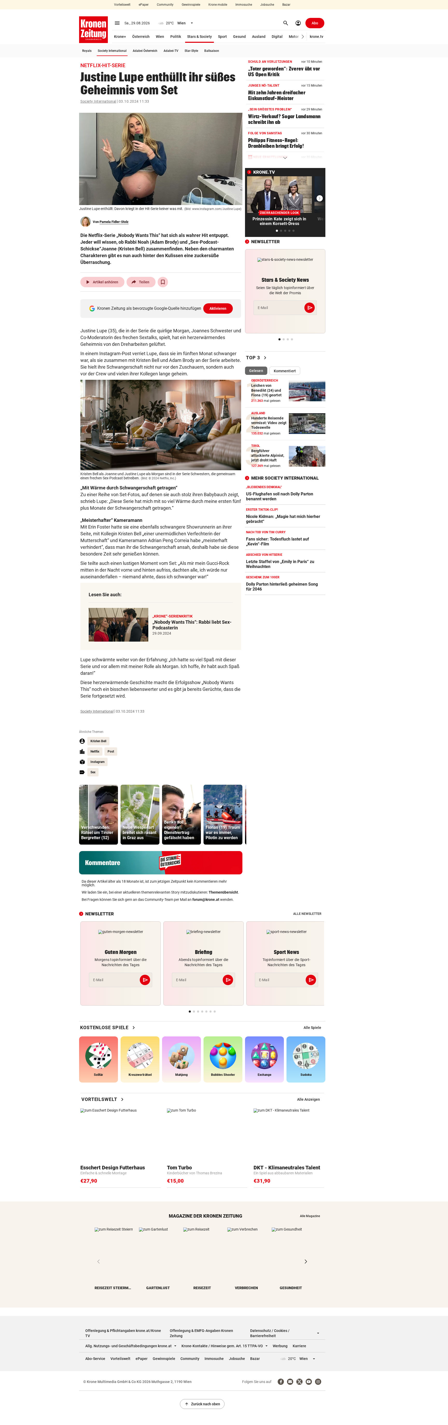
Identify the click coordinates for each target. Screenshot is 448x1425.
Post (111, 751)
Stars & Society (199, 36)
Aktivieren (218, 308)
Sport (222, 36)
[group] (98, 815)
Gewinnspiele (191, 4)
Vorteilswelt (122, 4)
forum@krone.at (205, 899)
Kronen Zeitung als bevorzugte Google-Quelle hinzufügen (162, 308)
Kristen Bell (98, 741)
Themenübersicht (223, 892)
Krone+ (120, 36)
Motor (294, 36)
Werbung (280, 1346)
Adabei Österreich (145, 51)
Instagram (97, 762)
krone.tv (316, 36)
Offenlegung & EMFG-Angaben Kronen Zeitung (201, 1333)
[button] (303, 37)
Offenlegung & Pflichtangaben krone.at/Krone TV (123, 1333)
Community (165, 4)
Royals (87, 51)
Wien (160, 36)
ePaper (144, 4)
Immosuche (243, 4)
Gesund (239, 36)
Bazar (286, 4)
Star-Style (191, 51)
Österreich (141, 36)
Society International (112, 51)
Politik (175, 36)
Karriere (299, 1346)
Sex (92, 772)
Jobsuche (267, 4)
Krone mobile (217, 4)
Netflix (94, 751)
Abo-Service (95, 1359)
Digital (277, 36)
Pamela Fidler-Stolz (114, 222)
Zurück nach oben (202, 1404)
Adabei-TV (171, 51)
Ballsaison (211, 51)
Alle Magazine (310, 1216)
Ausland (258, 36)
